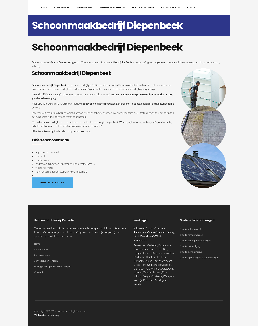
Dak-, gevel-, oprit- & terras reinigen (52, 266)
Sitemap (54, 315)
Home (37, 243)
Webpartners (41, 315)
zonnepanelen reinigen (142, 94)
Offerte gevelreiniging (191, 251)
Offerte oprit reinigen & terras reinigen (199, 257)
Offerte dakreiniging (190, 246)
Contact (38, 272)
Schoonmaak (41, 249)
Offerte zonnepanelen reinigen (195, 240)
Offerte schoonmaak (190, 229)
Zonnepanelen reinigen (46, 260)
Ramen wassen (42, 255)
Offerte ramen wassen (191, 234)
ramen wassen (121, 94)
